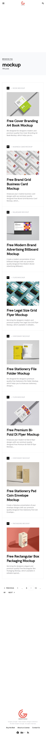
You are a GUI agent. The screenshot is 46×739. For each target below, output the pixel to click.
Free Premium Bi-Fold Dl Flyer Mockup (23, 432)
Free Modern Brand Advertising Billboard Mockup (22, 249)
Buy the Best (10, 728)
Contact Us (36, 728)
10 (36, 588)
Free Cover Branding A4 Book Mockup (22, 123)
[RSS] (28, 732)
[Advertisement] (23, 29)
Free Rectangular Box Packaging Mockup (23, 558)
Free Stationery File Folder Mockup (22, 371)
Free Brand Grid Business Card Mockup (19, 184)
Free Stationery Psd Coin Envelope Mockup (21, 495)
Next (10, 592)
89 (5, 592)
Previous (10, 588)
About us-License (23, 728)
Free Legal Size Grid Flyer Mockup (22, 312)
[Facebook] (18, 732)
